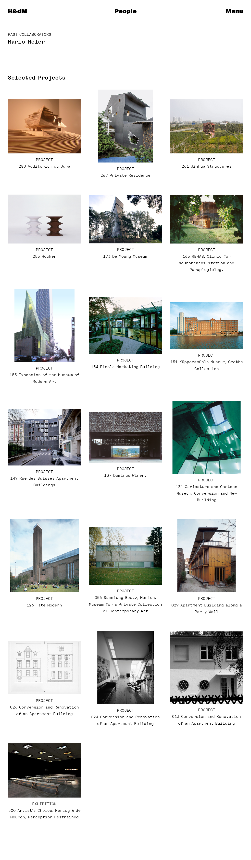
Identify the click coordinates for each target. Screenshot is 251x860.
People (126, 11)
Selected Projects (36, 77)
